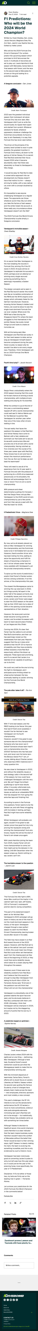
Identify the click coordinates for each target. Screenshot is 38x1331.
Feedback (6, 1321)
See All (31, 1214)
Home (5, 1305)
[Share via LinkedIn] (15, 1203)
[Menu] (34, 3)
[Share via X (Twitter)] (10, 1203)
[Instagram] (5, 1300)
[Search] (28, 3)
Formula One (8, 1196)
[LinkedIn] (17, 1300)
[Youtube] (11, 1300)
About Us (6, 1307)
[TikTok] (14, 1300)
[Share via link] (21, 1203)
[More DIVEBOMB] (31, 1312)
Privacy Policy (7, 1323)
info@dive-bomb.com (9, 1319)
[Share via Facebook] (5, 1203)
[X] (8, 1300)
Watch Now (7, 1310)
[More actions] (32, 13)
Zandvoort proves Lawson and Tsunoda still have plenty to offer (18, 1241)
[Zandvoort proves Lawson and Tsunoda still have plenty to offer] (19, 1227)
